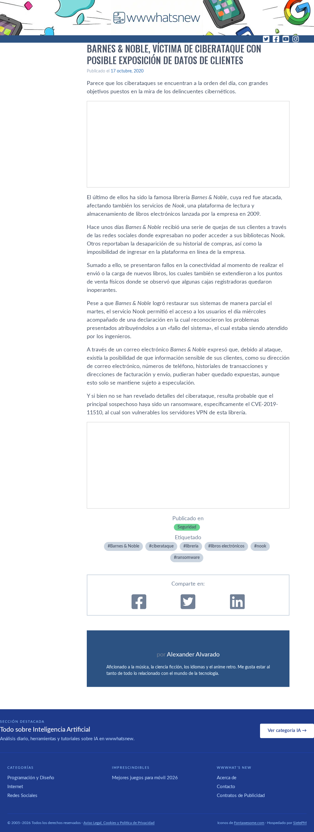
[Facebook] (276, 39)
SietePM (300, 823)
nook (261, 546)
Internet (15, 786)
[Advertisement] (188, 144)
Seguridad (187, 527)
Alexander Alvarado (193, 655)
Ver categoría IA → (287, 730)
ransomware (188, 557)
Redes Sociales (22, 795)
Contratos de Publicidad (241, 795)
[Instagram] (295, 39)
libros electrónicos (227, 546)
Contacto (226, 786)
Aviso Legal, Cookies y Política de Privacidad (119, 823)
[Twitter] (266, 39)
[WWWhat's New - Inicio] (157, 17)
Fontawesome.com (249, 823)
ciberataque (162, 546)
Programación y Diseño (30, 778)
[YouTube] (285, 39)
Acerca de (226, 778)
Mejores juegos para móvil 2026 (145, 778)
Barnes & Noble (124, 546)
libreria (192, 546)
